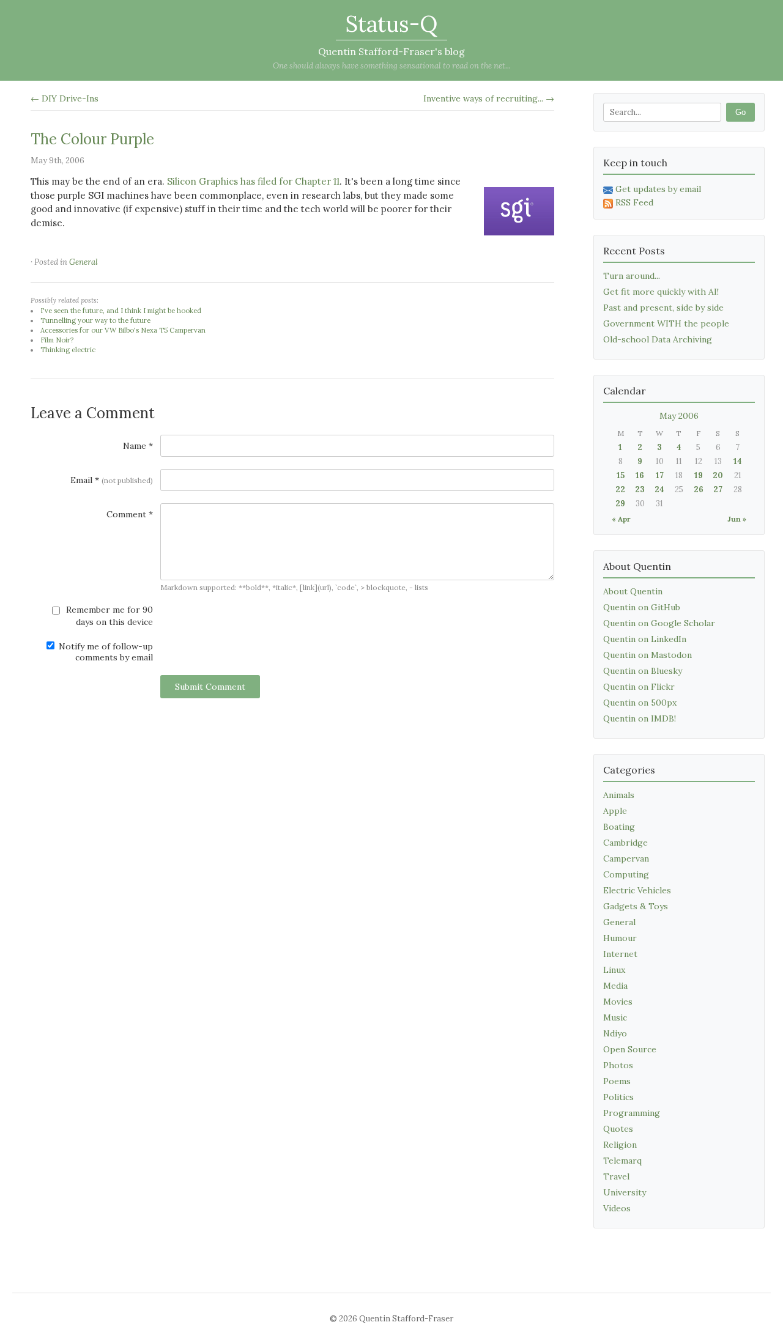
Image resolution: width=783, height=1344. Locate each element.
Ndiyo (615, 1033)
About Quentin (632, 591)
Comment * (129, 514)
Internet (620, 953)
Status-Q (391, 24)
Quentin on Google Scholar (659, 623)
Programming (631, 1112)
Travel (616, 1176)
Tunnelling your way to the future (95, 320)
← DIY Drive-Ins (64, 98)
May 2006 (679, 415)
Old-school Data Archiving (657, 339)
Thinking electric (67, 349)
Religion (620, 1144)
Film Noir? (56, 340)
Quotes (618, 1128)
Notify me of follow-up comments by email (104, 652)
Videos (617, 1208)
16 (640, 475)
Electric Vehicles (637, 890)
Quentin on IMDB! (639, 718)
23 (640, 489)
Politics (618, 1096)
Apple (615, 810)
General (83, 262)
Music (615, 1017)
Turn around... (631, 275)
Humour (620, 937)
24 (659, 489)
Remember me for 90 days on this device (108, 615)
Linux (614, 969)
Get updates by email (658, 188)
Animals (618, 794)
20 (718, 475)
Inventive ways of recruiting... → (488, 98)
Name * (138, 445)
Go (740, 112)
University (624, 1192)
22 (620, 489)
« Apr (621, 518)
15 (621, 475)
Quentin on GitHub (641, 607)
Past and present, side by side (663, 307)
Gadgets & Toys (635, 906)
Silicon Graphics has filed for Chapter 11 (253, 181)
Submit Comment (210, 686)
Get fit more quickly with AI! (661, 291)
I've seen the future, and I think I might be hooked (120, 310)
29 (620, 503)
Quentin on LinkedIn (644, 638)
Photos (618, 1065)
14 (737, 461)
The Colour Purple (92, 139)
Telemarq (622, 1160)
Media (615, 985)
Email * (111, 480)
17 (660, 475)
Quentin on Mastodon (647, 654)
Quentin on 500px (640, 702)
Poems (617, 1081)
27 (717, 489)
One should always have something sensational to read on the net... (392, 66)
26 (698, 489)
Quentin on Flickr (639, 686)
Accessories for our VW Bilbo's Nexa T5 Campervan (123, 330)
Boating (619, 826)
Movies (618, 1001)
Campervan (626, 858)
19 (698, 475)
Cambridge (625, 842)
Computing (626, 874)
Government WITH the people (666, 323)
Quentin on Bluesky (642, 670)
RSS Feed (634, 202)
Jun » (736, 518)
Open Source (629, 1049)
